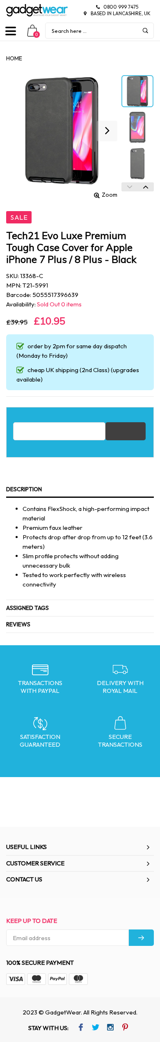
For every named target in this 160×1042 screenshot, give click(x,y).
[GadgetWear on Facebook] (80, 1028)
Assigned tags (27, 608)
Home (14, 58)
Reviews (18, 624)
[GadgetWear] (37, 10)
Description (24, 489)
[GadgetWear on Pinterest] (125, 1028)
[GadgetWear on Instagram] (110, 1028)
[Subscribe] (141, 937)
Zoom (109, 194)
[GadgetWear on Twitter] (95, 1028)
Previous (129, 186)
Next (145, 186)
